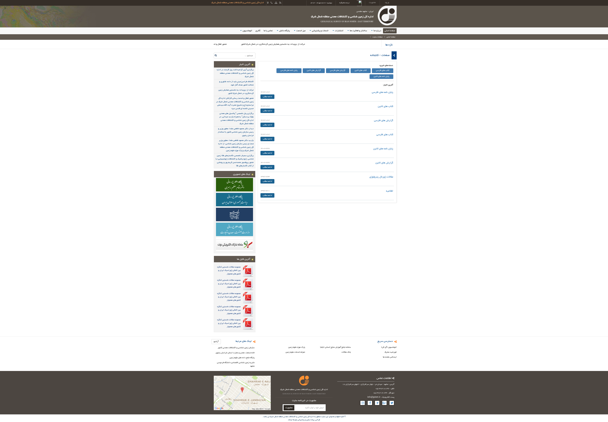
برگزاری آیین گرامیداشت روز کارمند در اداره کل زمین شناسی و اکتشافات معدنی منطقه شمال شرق (235, 73)
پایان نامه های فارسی (289, 70)
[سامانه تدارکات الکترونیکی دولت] (234, 244)
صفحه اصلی (389, 31)
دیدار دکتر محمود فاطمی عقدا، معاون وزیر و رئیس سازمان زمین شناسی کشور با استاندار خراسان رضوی (236, 132)
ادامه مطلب (267, 97)
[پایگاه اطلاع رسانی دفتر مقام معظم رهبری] (234, 184)
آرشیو (216, 341)
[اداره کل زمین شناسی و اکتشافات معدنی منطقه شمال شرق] (387, 16)
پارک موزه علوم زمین (296, 347)
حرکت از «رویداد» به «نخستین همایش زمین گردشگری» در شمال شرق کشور (291, 44)
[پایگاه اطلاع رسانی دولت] (234, 214)
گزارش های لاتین (314, 70)
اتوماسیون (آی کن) (389, 347)
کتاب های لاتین (361, 70)
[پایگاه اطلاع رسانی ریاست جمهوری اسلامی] (234, 199)
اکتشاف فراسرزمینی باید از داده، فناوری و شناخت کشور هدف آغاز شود (236, 83)
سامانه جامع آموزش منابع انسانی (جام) (335, 347)
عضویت (289, 407)
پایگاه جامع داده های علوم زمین (242, 357)
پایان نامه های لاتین (381, 76)
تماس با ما (268, 31)
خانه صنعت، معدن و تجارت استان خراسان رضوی (235, 352)
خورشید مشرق (391, 352)
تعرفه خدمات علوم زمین (295, 352)
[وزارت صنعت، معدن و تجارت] (234, 229)
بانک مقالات (346, 352)
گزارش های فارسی (337, 70)
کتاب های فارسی (382, 70)
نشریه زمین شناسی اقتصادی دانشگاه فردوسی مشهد (236, 364)
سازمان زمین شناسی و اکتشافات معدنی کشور (236, 347)
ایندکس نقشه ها (390, 357)
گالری (257, 31)
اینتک (290, 420)
